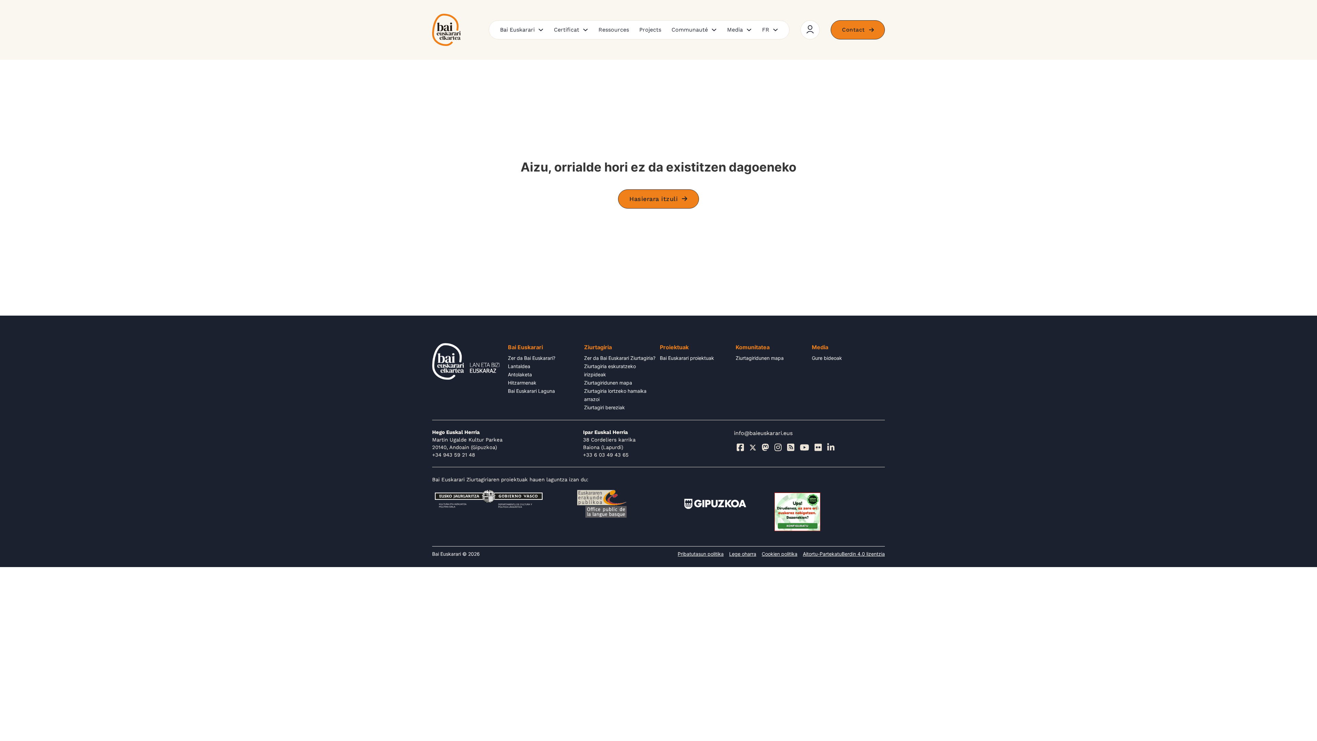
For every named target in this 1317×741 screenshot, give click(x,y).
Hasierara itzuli (653, 198)
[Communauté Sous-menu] (714, 30)
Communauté (690, 29)
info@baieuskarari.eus (763, 433)
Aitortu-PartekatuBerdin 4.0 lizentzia (844, 554)
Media (735, 29)
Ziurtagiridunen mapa (608, 383)
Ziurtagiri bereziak (604, 407)
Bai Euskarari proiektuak (687, 358)
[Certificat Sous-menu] (585, 30)
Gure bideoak (827, 358)
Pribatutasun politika (701, 554)
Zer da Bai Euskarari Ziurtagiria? (619, 358)
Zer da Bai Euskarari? (531, 358)
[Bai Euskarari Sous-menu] (541, 30)
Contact (853, 29)
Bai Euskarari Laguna (531, 391)
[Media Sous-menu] (749, 30)
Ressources (613, 29)
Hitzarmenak (522, 383)
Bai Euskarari (517, 29)
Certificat (566, 29)
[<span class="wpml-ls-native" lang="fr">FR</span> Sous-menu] (775, 30)
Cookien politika (779, 554)
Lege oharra (742, 554)
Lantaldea (519, 366)
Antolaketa (520, 374)
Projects (650, 29)
